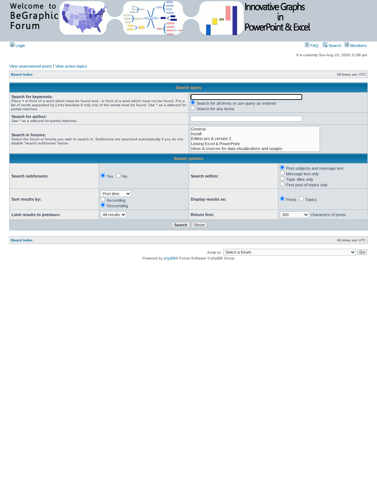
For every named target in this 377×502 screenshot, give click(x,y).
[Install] (255, 134)
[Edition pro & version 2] (255, 138)
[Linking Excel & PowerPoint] (255, 143)
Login (19, 45)
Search (334, 45)
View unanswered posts (30, 66)
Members (358, 45)
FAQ (313, 45)
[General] (255, 129)
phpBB (170, 258)
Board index (22, 74)
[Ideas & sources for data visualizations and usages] (255, 148)
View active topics (71, 66)
